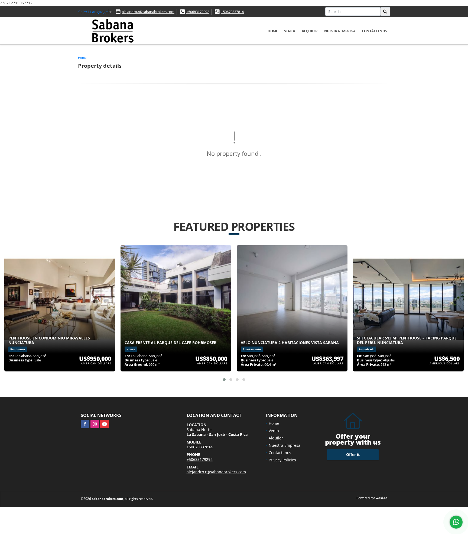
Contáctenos (374, 30)
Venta (289, 30)
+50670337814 (232, 11)
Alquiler (310, 30)
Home (273, 30)
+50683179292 (197, 11)
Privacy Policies (282, 459)
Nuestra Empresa (340, 30)
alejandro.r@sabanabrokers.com (148, 11)
